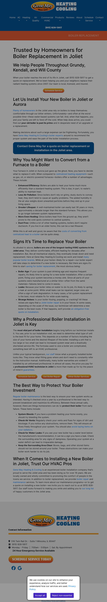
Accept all (40, 595)
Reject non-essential (62, 595)
